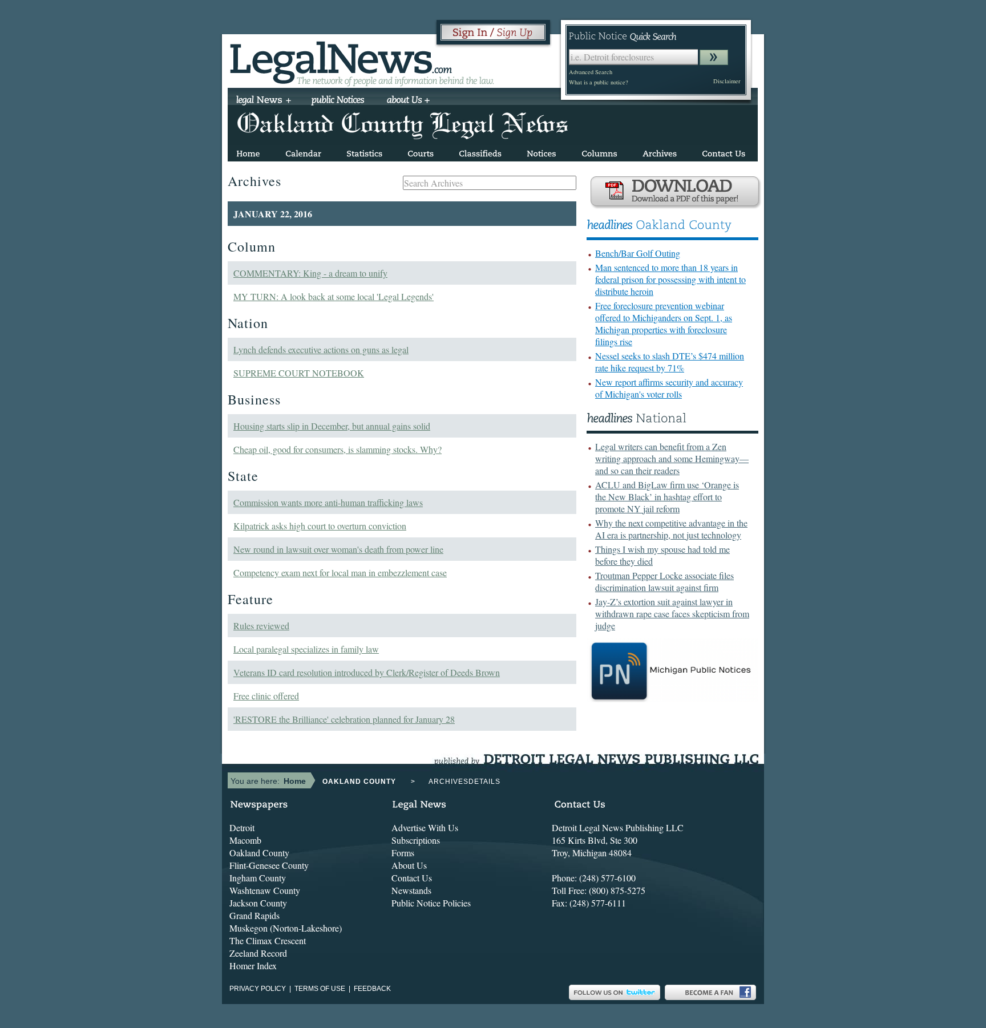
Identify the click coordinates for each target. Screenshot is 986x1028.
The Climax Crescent (267, 940)
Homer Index (253, 966)
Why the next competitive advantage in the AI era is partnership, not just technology (671, 529)
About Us (409, 865)
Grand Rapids (254, 915)
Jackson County (258, 903)
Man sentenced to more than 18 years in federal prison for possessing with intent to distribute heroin (670, 279)
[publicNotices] (338, 101)
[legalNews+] (263, 101)
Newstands (411, 890)
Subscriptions (415, 840)
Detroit (241, 827)
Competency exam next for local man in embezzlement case (340, 572)
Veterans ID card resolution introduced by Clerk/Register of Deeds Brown (366, 672)
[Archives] (659, 151)
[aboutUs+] (408, 101)
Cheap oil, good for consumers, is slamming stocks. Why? (337, 449)
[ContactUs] (723, 151)
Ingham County (257, 878)
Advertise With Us (424, 827)
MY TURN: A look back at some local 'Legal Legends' (333, 296)
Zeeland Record (258, 953)
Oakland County (259, 853)
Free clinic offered (266, 696)
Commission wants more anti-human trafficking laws (328, 502)
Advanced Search (590, 72)
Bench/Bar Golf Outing (637, 253)
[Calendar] (303, 151)
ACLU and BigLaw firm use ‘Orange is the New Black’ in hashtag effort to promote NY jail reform (667, 497)
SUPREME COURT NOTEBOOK (298, 373)
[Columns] (599, 151)
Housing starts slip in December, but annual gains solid (331, 426)
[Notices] (541, 151)
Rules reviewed (261, 626)
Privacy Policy (257, 989)
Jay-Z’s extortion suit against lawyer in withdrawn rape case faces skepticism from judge (672, 614)
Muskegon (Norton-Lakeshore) (285, 928)
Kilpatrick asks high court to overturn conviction (319, 526)
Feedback (372, 989)
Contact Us (411, 878)
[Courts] (420, 151)
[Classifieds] (480, 151)
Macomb (245, 840)
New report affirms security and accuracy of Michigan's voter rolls (669, 388)
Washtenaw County (264, 890)
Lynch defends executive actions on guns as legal (321, 349)
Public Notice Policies (431, 903)
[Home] (248, 151)
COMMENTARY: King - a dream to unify (310, 273)
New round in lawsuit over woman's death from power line (338, 549)
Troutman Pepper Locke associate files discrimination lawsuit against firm (664, 581)
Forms (402, 853)
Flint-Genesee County (269, 865)
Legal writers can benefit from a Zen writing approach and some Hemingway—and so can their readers (672, 458)
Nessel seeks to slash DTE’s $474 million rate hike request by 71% (669, 362)
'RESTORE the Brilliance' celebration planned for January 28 (344, 719)
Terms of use (319, 989)
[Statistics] (364, 151)
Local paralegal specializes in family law (306, 649)
